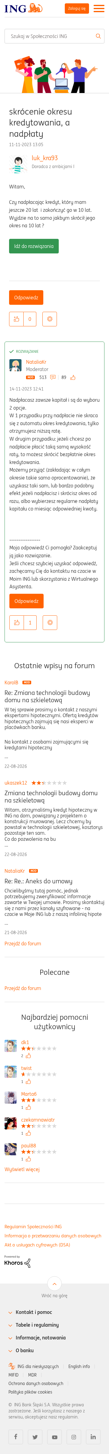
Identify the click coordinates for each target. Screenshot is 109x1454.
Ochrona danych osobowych (35, 1383)
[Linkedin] (93, 1437)
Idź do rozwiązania (34, 246)
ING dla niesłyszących (38, 1366)
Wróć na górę (54, 1295)
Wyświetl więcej (22, 1169)
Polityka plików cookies (30, 1392)
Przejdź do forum (23, 943)
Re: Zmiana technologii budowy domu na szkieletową (47, 696)
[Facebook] (15, 1437)
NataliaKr (36, 362)
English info (79, 1366)
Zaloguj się (77, 8)
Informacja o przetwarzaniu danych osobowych (53, 1236)
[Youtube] (54, 1437)
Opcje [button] (49, 319)
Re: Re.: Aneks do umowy (38, 881)
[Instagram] (74, 1437)
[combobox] (54, 36)
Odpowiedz (26, 297)
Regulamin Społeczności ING (33, 1226)
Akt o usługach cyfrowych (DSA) (37, 1245)
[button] (16, 319)
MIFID (13, 1375)
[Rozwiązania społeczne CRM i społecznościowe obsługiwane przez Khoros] (17, 1261)
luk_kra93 (45, 158)
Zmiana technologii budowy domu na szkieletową (51, 796)
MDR (32, 1375)
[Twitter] (35, 1437)
